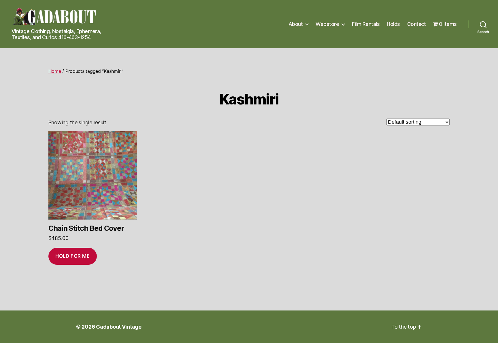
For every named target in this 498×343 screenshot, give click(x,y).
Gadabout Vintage (119, 327)
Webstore (327, 24)
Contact (416, 24)
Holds (393, 24)
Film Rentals (366, 24)
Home (54, 71)
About (295, 24)
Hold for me (72, 256)
